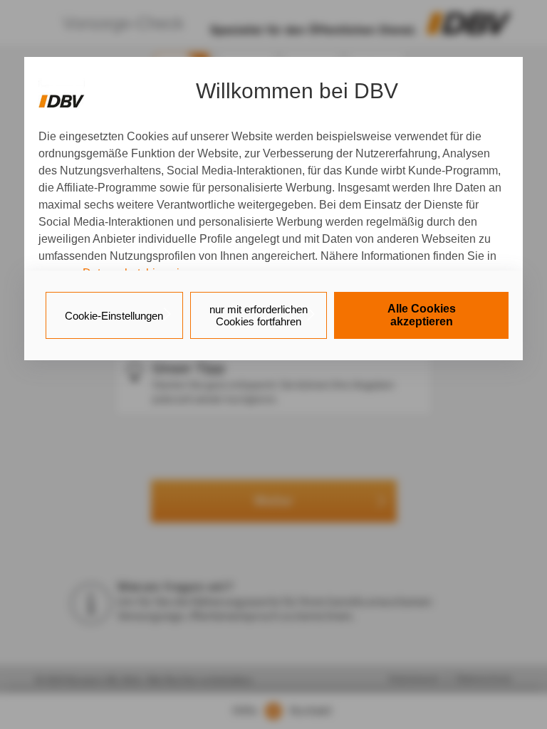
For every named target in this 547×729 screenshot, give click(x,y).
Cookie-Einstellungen (114, 316)
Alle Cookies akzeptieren (421, 315)
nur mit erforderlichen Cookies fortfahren (258, 315)
